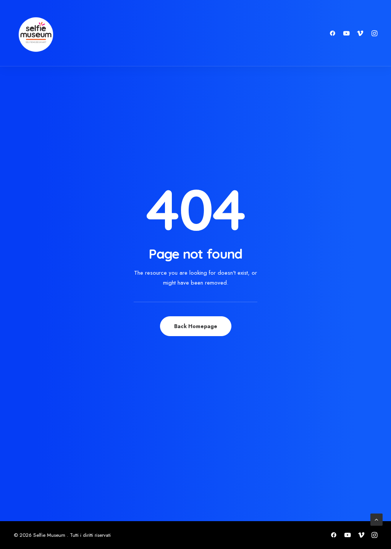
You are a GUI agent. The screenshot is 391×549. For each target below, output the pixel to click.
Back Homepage (195, 326)
